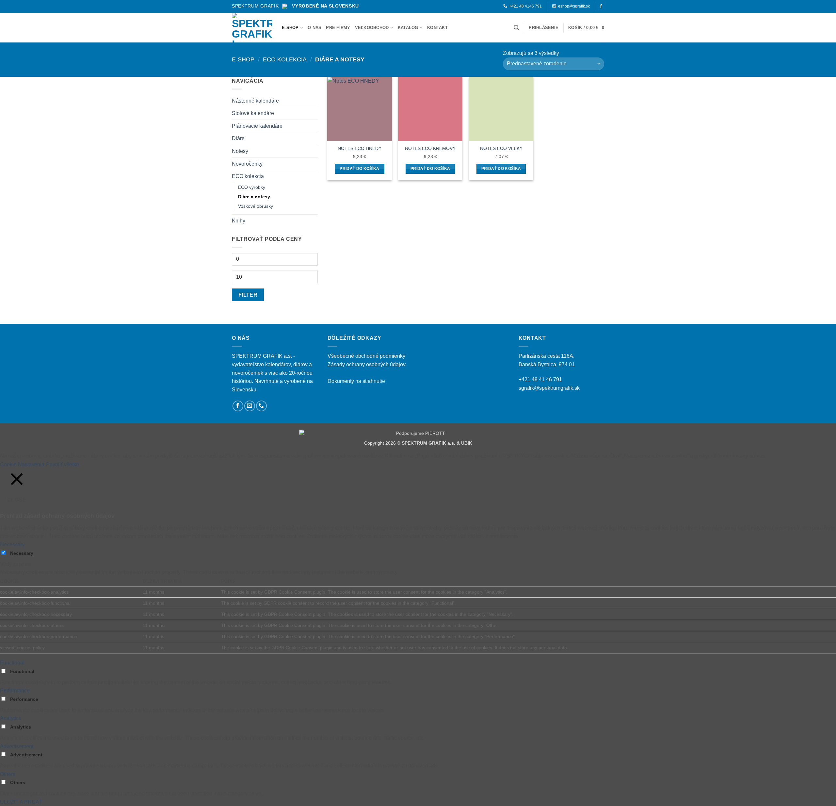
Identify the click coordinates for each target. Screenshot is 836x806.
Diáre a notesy (254, 196)
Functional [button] (12, 663)
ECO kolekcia (285, 59)
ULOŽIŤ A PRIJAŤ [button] (21, 802)
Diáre (238, 138)
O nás (314, 27)
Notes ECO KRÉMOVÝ (430, 148)
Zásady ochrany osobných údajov (367, 364)
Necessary (21, 553)
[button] (516, 27)
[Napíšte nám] (249, 406)
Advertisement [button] (16, 746)
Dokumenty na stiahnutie (356, 381)
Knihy (238, 220)
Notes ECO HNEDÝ (359, 148)
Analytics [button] (10, 718)
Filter (248, 295)
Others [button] (7, 774)
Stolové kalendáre (253, 113)
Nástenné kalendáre (255, 101)
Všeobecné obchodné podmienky (366, 356)
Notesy (240, 151)
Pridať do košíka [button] (359, 169)
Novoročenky (247, 164)
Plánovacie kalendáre (257, 126)
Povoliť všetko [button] (62, 464)
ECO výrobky (251, 187)
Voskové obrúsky (255, 206)
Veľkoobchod (372, 27)
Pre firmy (338, 27)
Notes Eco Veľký (501, 148)
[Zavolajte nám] (261, 406)
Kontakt (437, 27)
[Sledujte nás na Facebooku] (601, 6)
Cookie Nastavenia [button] (22, 464)
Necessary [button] (12, 544)
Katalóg (408, 27)
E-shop (290, 27)
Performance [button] (15, 690)
